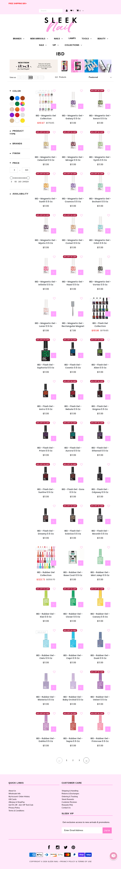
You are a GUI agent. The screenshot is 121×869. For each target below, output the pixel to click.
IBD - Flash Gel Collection (100, 325)
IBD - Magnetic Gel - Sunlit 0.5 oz (46, 200)
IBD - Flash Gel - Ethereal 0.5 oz (100, 449)
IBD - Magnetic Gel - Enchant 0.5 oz (100, 200)
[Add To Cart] (80, 106)
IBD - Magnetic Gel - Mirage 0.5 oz (73, 159)
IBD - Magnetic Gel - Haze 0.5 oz (73, 283)
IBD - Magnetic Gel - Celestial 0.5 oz (46, 159)
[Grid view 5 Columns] (35, 77)
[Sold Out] (53, 106)
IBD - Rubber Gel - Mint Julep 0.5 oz (100, 574)
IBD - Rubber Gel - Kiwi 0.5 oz (45, 615)
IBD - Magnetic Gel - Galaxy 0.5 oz (73, 117)
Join (107, 830)
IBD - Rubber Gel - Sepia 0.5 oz (72, 740)
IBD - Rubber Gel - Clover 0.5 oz (72, 615)
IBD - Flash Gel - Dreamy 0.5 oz (45, 532)
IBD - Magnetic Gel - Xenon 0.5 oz (100, 117)
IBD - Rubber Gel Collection (46, 574)
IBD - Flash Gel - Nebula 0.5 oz (72, 408)
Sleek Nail (53, 861)
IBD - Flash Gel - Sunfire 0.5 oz (45, 491)
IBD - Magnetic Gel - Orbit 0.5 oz (100, 242)
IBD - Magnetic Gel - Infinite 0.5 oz (46, 283)
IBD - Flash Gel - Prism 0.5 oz (45, 449)
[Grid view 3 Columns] (26, 77)
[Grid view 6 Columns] (41, 77)
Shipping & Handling (70, 791)
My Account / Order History (19, 797)
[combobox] (51, 11)
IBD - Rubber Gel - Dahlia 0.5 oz (45, 740)
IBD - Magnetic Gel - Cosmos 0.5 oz (73, 200)
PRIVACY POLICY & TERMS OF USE (76, 861)
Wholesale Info (15, 794)
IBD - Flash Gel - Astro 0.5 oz (45, 408)
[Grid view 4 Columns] (30, 77)
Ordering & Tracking (70, 797)
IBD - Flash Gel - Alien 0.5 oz (100, 366)
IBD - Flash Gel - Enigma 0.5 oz (100, 408)
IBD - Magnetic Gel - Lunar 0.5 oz (46, 325)
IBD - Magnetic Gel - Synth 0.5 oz (100, 159)
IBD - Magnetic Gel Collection (46, 117)
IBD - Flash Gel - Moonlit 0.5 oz (100, 532)
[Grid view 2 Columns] (22, 77)
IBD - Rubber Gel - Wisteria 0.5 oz (45, 698)
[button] (113, 856)
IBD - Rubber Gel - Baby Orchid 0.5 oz (73, 698)
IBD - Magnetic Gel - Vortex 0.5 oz (100, 283)
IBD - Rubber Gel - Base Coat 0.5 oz (72, 574)
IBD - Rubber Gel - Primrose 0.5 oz (100, 740)
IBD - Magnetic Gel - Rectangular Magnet (73, 325)
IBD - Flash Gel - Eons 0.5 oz (73, 491)
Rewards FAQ (67, 805)
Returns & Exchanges (70, 794)
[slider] (11, 177)
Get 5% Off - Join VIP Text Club (21, 805)
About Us (12, 791)
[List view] (18, 77)
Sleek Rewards (68, 799)
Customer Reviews (69, 802)
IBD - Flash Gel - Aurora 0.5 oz (72, 449)
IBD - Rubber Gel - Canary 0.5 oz (100, 615)
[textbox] (14, 170)
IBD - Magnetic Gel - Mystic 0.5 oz (46, 242)
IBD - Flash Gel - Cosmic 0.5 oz (72, 366)
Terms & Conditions (16, 811)
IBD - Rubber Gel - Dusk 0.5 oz (100, 657)
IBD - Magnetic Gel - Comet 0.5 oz (73, 242)
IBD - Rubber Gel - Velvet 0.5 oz (100, 698)
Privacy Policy (14, 808)
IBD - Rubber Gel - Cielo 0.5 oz (45, 657)
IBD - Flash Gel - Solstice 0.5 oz (72, 532)
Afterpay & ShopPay (17, 802)
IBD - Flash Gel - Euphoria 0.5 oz (45, 366)
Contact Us (66, 808)
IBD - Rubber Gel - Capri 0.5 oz (72, 657)
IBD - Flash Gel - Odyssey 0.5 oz (100, 491)
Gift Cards (13, 799)
